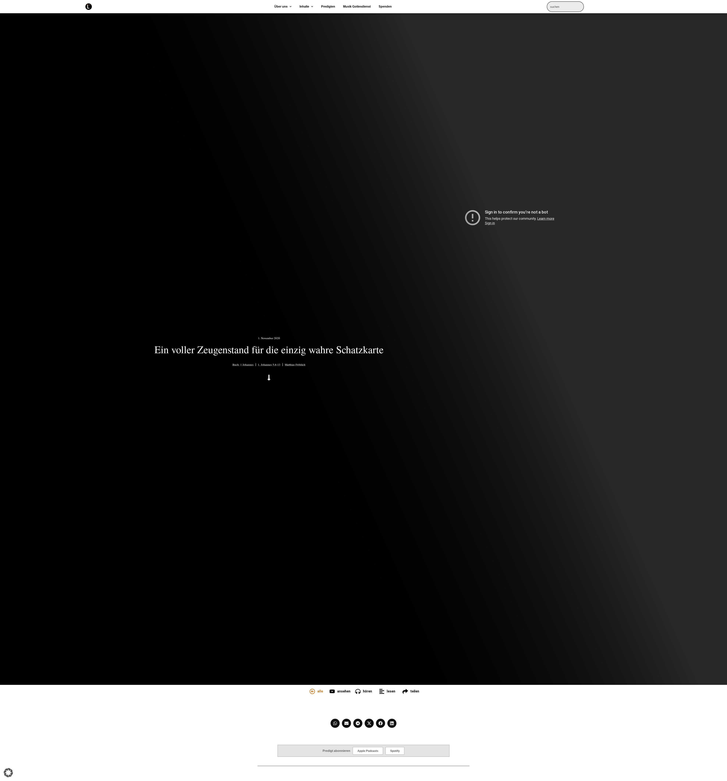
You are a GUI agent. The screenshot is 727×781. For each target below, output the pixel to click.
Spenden (385, 6)
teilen (414, 691)
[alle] (312, 691)
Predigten (328, 6)
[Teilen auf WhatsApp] (335, 723)
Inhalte (304, 6)
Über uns (281, 6)
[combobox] (565, 6)
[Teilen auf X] (369, 723)
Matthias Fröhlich (295, 364)
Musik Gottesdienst (357, 6)
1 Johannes (247, 364)
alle (320, 691)
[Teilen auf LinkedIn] (391, 723)
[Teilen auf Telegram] (357, 723)
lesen (391, 691)
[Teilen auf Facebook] (380, 723)
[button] (8, 772)
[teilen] (405, 691)
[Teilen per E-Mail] (346, 723)
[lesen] (382, 691)
